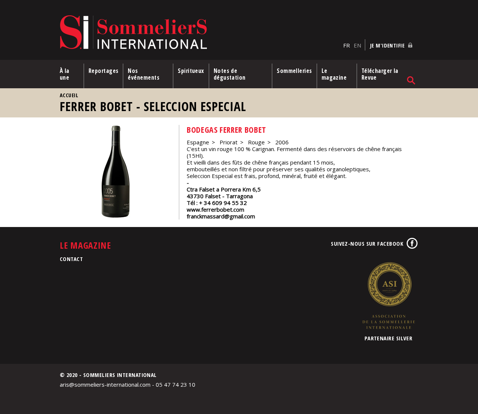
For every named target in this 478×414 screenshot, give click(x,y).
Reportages (104, 71)
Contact (71, 259)
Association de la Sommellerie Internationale (388, 295)
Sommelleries (294, 71)
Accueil (69, 95)
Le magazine (334, 74)
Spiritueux (191, 71)
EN (357, 45)
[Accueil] (199, 32)
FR (346, 45)
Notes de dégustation (230, 74)
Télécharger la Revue (379, 74)
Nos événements (143, 74)
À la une (64, 74)
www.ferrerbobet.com (215, 209)
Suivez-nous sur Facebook (367, 243)
